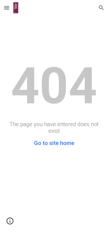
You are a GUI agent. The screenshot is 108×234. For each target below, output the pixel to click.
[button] (6, 7)
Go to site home (54, 143)
